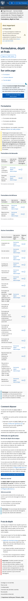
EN (12, 3)
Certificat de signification (14, 423)
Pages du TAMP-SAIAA (8, 56)
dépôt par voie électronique (10, 540)
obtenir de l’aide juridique (13, 129)
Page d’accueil (7, 11)
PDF (20, 169)
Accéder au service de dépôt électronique (13, 95)
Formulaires (6, 74)
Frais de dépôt (7, 80)
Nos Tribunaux (23, 3)
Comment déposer (8, 77)
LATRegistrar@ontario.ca (19, 467)
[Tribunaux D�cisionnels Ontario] (2, 3)
